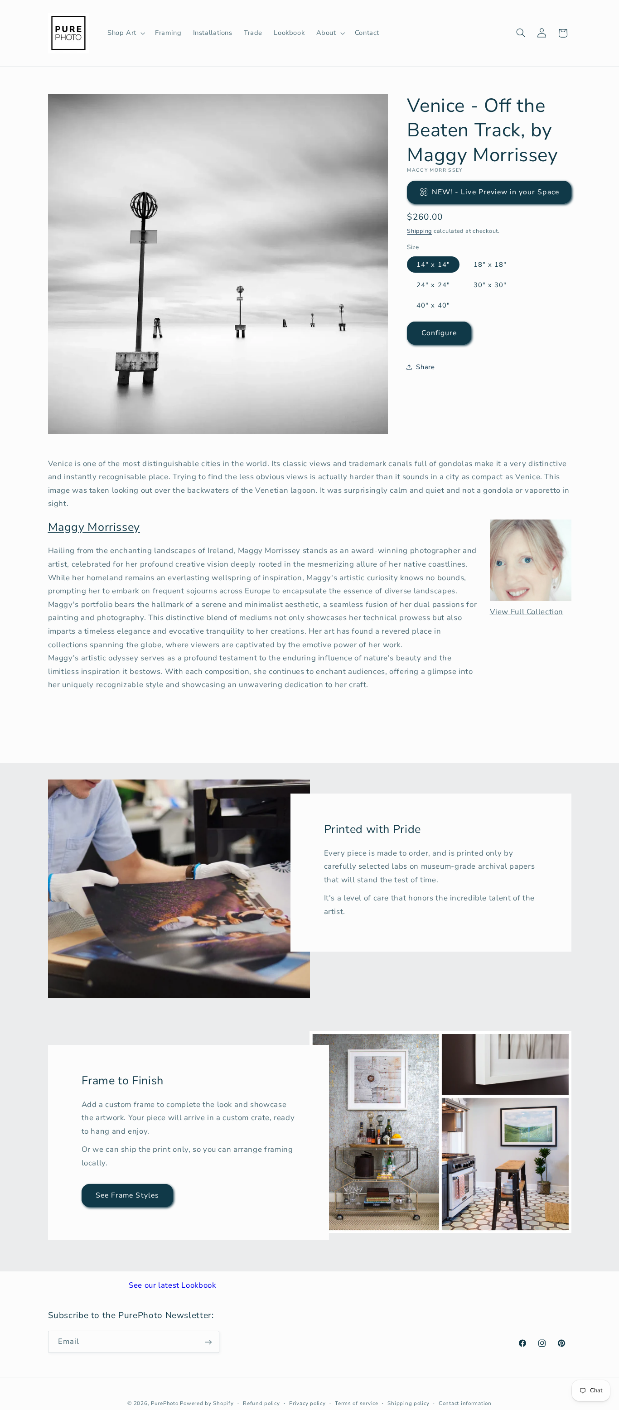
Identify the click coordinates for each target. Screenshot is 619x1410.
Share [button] (425, 366)
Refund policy (261, 1403)
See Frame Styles (127, 1195)
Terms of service (356, 1403)
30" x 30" (490, 284)
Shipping (419, 231)
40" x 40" (433, 305)
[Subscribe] (208, 1342)
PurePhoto (165, 1403)
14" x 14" (433, 264)
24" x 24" (433, 284)
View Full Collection (527, 611)
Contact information (465, 1403)
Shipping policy (408, 1403)
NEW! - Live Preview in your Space (495, 192)
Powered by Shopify (206, 1403)
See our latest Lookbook (172, 1285)
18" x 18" (490, 264)
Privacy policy (307, 1403)
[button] (125, 33)
